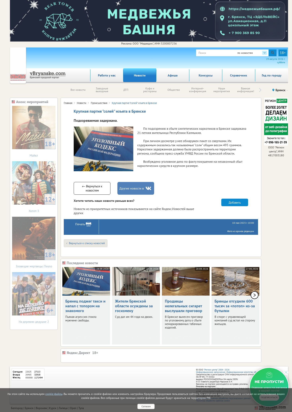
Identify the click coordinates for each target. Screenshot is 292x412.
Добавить (235, 202)
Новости (140, 75)
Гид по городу (271, 75)
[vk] (148, 188)
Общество (173, 90)
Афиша (173, 75)
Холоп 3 (42, 204)
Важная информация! (245, 90)
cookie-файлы (53, 394)
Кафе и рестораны (150, 90)
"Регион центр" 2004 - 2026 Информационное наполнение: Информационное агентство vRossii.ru (229, 370)
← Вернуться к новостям (92, 188)
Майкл (42, 148)
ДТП (125, 90)
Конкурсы (206, 75)
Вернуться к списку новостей (87, 243)
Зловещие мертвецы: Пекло (35, 259)
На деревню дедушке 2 (36, 315)
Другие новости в (131, 188)
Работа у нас (107, 75)
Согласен (146, 406)
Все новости (78, 90)
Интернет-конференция (197, 90)
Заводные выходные (102, 90)
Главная (68, 103)
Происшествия (99, 103)
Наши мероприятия (221, 90)
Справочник (238, 75)
